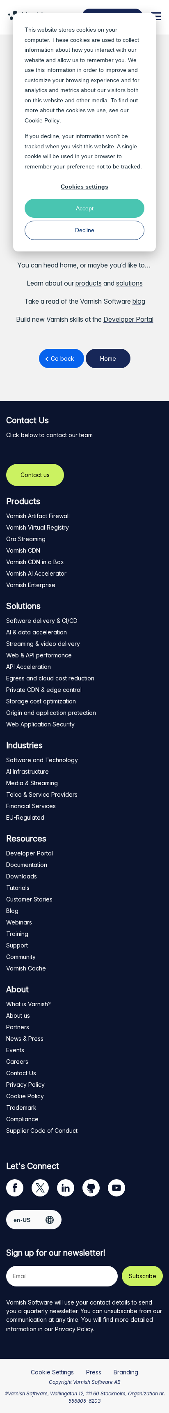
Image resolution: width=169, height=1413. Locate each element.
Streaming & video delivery (43, 643)
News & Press (24, 1038)
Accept (85, 208)
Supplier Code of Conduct (42, 1130)
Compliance (22, 1119)
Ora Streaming (26, 538)
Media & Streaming (32, 782)
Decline (84, 230)
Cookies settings (84, 186)
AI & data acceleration (36, 632)
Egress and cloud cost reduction (50, 678)
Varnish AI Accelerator (36, 573)
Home (108, 358)
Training (17, 933)
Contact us (35, 474)
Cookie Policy (42, 120)
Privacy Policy (25, 1084)
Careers (17, 1061)
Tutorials (18, 887)
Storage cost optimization (41, 701)
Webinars (19, 922)
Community (21, 956)
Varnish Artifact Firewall (38, 515)
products (88, 283)
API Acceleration (28, 666)
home (68, 265)
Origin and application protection (51, 712)
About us (18, 1015)
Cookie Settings (52, 1372)
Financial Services (31, 805)
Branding (126, 1372)
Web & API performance (39, 655)
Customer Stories (29, 899)
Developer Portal (128, 319)
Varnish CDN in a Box (35, 561)
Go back (62, 358)
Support (17, 945)
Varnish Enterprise (30, 584)
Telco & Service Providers (42, 794)
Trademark (21, 1107)
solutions (129, 283)
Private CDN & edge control (44, 689)
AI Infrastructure (27, 771)
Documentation (26, 864)
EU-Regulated (25, 817)
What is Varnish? (28, 1003)
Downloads (21, 876)
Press (93, 1372)
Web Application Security (40, 724)
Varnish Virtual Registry (37, 527)
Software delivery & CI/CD (42, 620)
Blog (12, 910)
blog (138, 301)
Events (15, 1049)
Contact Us (21, 1073)
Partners (17, 1026)
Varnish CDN (23, 550)
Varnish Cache (26, 968)
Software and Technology (42, 759)
